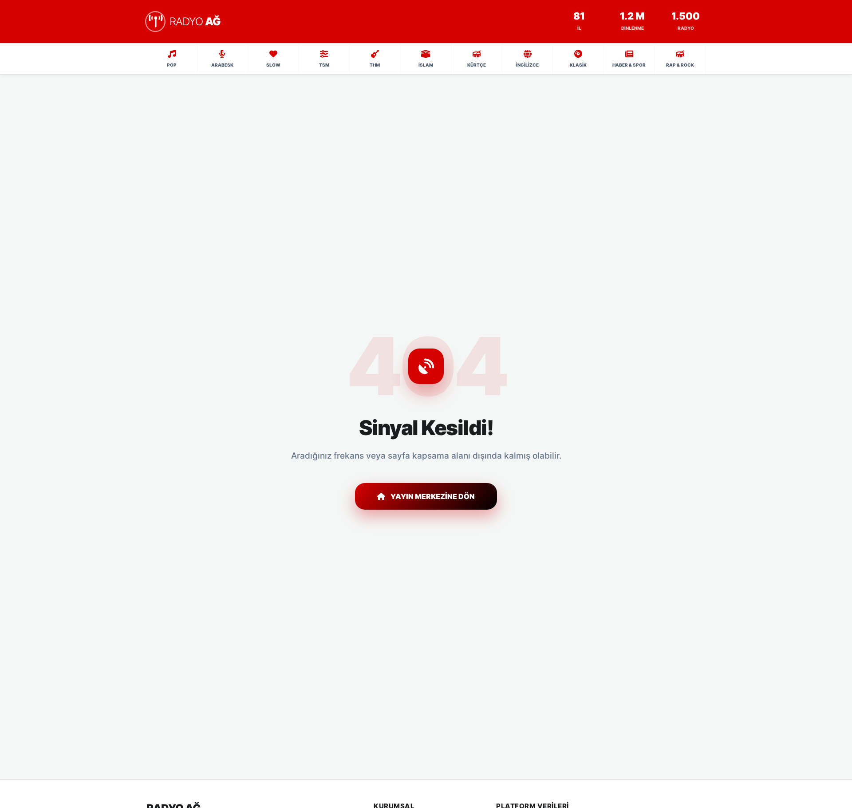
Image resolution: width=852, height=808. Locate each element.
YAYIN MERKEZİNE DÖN (432, 496)
